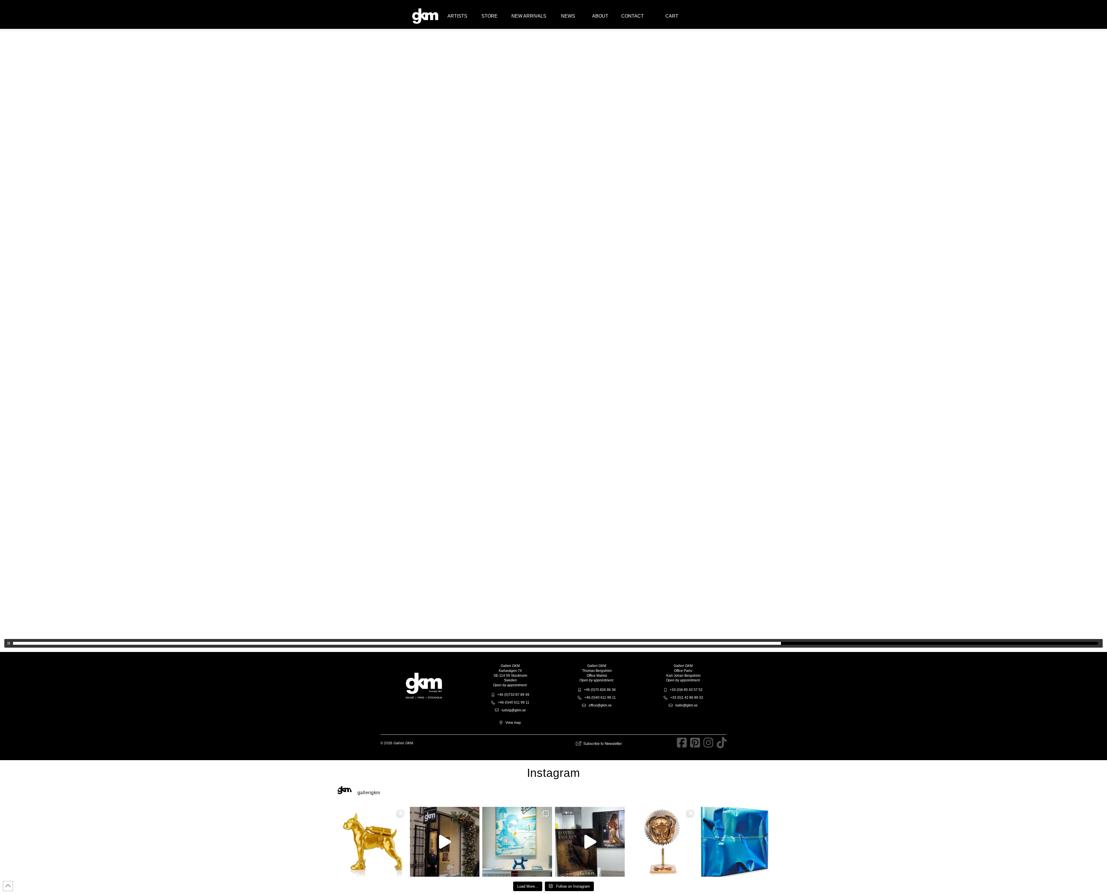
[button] (457, 16)
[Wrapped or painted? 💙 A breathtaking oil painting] (735, 842)
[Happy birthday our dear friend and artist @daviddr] (445, 842)
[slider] (555, 643)
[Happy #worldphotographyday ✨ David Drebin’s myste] (590, 842)
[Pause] (8, 643)
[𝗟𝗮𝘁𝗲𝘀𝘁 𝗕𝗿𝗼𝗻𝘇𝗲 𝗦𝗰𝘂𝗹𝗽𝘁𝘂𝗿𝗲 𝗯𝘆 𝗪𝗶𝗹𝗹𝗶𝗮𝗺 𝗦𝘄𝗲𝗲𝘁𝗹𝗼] (372, 842)
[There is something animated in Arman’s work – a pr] (662, 842)
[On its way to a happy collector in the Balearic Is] (517, 842)
